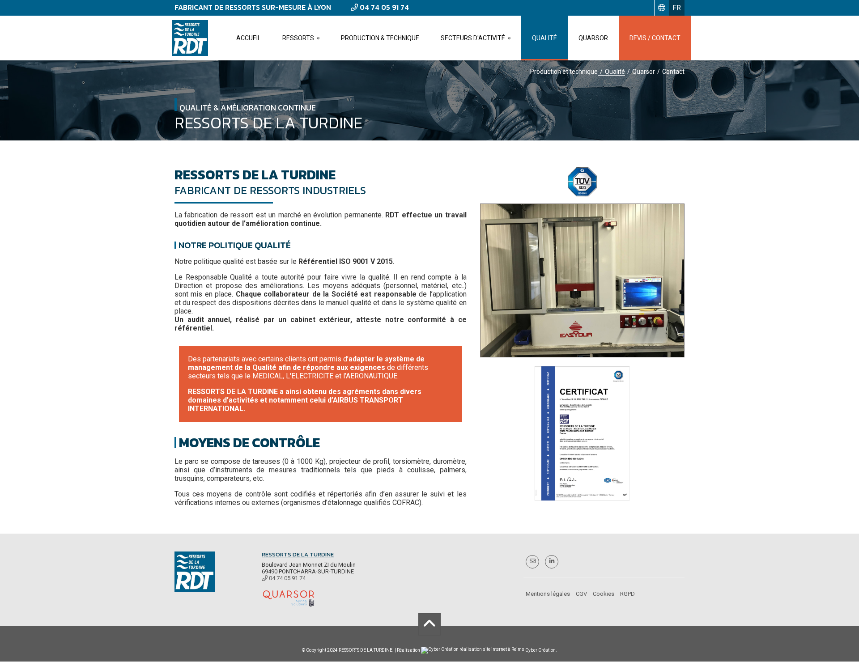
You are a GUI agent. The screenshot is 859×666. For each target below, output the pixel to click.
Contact (673, 71)
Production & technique (380, 38)
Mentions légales (548, 593)
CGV (581, 593)
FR (676, 8)
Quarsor (593, 38)
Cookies (603, 593)
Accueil (248, 38)
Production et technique (564, 71)
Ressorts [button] (298, 38)
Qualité (544, 38)
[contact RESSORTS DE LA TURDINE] (532, 561)
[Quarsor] (288, 598)
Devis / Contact (654, 38)
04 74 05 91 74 (383, 7)
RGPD (627, 593)
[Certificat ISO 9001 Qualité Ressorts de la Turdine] (582, 433)
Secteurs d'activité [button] (473, 38)
